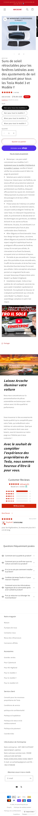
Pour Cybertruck (10, 662)
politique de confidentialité (14, 710)
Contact (24, 814)
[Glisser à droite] (24, 54)
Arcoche (17, 804)
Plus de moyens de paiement (19, 154)
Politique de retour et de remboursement (13, 722)
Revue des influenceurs (12, 638)
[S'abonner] (30, 778)
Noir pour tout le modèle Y (14, 113)
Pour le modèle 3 (10, 673)
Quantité (5, 129)
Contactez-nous (10, 633)
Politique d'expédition (12, 716)
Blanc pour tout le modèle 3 (15, 118)
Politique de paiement (12, 728)
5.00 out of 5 (24, 484)
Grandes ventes (10, 657)
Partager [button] (7, 343)
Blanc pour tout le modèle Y (15, 123)
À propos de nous (10, 628)
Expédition (5, 100)
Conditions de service (12, 705)
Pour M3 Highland (10, 668)
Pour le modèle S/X (11, 683)
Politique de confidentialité (12, 811)
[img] (7, 519)
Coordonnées (9, 734)
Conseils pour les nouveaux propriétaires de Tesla (14, 698)
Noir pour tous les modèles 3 (15, 108)
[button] (4, 9)
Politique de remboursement (22, 807)
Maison (6, 623)
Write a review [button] (19, 506)
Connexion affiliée (11, 643)
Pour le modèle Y (10, 678)
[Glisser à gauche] (14, 54)
